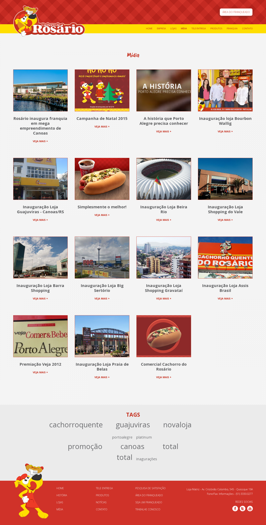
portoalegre (122, 437)
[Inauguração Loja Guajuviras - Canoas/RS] (40, 179)
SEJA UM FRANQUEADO (148, 502)
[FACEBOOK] (235, 508)
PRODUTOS (102, 495)
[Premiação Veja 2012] (40, 336)
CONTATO (101, 509)
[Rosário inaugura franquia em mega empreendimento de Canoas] (40, 90)
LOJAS (59, 502)
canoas (132, 446)
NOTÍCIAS (101, 502)
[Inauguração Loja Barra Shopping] (40, 257)
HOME (60, 488)
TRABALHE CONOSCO (147, 509)
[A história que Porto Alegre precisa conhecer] (164, 90)
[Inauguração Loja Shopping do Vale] (225, 179)
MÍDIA (59, 509)
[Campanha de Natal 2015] (102, 90)
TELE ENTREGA (104, 488)
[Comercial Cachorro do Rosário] (164, 336)
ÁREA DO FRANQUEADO (236, 12)
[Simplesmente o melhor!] (102, 179)
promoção (85, 446)
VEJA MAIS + (40, 141)
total (170, 446)
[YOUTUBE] (250, 508)
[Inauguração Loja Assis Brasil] (225, 257)
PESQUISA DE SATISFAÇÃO (150, 488)
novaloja (177, 425)
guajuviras (133, 425)
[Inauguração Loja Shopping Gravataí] (164, 257)
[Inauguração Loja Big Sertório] (102, 257)
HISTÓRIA (61, 495)
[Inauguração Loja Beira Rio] (164, 179)
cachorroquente (76, 425)
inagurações (146, 458)
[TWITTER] (242, 508)
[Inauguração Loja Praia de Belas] (102, 336)
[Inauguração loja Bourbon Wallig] (225, 90)
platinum (144, 437)
